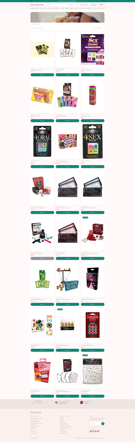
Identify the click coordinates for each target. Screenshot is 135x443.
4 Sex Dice (83, 161)
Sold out (42, 258)
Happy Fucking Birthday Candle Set (62, 345)
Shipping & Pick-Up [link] (63, 433)
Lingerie (62, 8)
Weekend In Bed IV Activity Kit (36, 253)
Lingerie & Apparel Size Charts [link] (37, 423)
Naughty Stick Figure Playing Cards (62, 391)
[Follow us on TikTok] (98, 431)
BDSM (49, 8)
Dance (71, 8)
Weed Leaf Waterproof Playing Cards (38, 299)
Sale (103, 8)
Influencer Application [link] (35, 421)
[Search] (77, 4)
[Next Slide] (104, 1)
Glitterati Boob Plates (85, 391)
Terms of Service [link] (63, 431)
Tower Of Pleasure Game (86, 115)
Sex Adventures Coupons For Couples (63, 207)
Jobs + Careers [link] (33, 433)
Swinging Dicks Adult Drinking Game (63, 299)
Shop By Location (97, 8)
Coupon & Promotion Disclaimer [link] (66, 426)
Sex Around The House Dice (86, 70)
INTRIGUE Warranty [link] (35, 426)
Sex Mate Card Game (60, 70)
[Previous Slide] (30, 1)
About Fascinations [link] (63, 423)
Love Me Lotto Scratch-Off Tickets (87, 345)
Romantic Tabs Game (35, 391)
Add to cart (42, 74)
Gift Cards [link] (62, 418)
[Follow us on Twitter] (93, 431)
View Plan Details (62, 403)
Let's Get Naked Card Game (61, 115)
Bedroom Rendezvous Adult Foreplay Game (89, 253)
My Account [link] (62, 419)
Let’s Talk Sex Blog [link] (34, 419)
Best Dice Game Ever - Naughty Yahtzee (38, 207)
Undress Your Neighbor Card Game (87, 299)
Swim (67, 8)
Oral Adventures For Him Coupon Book (88, 207)
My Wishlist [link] (62, 421)
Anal (45, 8)
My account (93, 5)
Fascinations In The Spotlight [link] (36, 418)
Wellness (89, 8)
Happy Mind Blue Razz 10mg (36, 70)
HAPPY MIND (33, 68)
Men (36, 8)
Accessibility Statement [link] (64, 428)
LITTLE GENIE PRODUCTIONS (60, 68)
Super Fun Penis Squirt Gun (36, 115)
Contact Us (86, 403)
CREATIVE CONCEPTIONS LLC (85, 114)
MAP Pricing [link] (33, 428)
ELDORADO (82, 68)
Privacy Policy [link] (62, 430)
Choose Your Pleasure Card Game (62, 161)
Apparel (76, 8)
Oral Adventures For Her (60, 253)
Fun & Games (82, 8)
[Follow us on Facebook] (91, 431)
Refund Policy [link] (33, 424)
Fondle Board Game (34, 345)
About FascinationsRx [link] (64, 424)
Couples (41, 8)
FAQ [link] (31, 430)
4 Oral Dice (33, 161)
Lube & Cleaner (55, 8)
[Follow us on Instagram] (96, 431)
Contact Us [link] (33, 431)
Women (32, 8)
